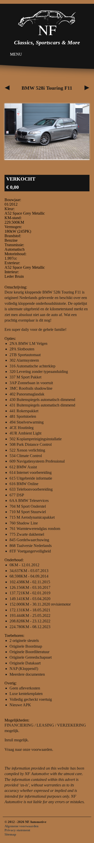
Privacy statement (17, 830)
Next (83, 132)
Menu (16, 54)
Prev (11, 132)
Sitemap (10, 834)
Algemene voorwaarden (21, 826)
